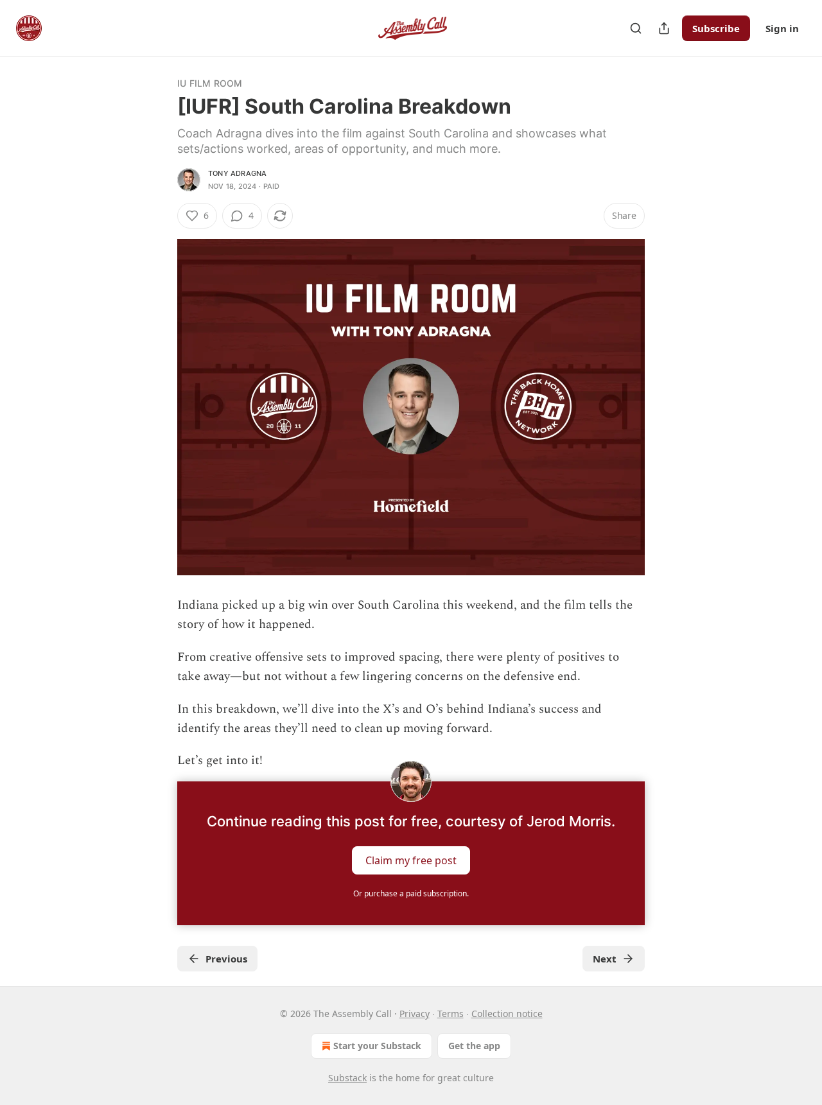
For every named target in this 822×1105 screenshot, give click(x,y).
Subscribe (716, 28)
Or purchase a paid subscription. (411, 893)
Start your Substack (377, 1046)
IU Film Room (209, 83)
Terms (450, 1013)
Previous (226, 958)
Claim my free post (411, 860)
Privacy (414, 1013)
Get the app (474, 1046)
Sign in (782, 28)
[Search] (636, 28)
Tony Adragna (237, 173)
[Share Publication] (664, 28)
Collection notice (507, 1013)
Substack (347, 1078)
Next (604, 958)
